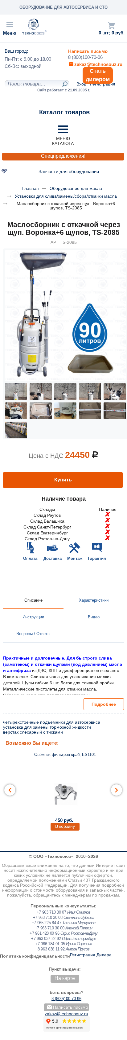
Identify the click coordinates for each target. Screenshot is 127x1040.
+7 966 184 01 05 (50, 943)
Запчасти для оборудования (69, 171)
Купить (63, 479)
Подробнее (104, 704)
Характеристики (94, 600)
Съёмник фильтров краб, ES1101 (65, 754)
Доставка (52, 558)
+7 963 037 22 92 (46, 938)
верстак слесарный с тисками (33, 732)
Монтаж (74, 558)
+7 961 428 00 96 (44, 933)
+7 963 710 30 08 (48, 917)
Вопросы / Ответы (33, 633)
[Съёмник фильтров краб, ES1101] (65, 793)
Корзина (112, 26)
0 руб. (118, 33)
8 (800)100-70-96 (85, 57)
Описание (33, 600)
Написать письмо (88, 51)
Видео (94, 617)
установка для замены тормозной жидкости (47, 727)
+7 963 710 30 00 (49, 928)
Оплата (30, 558)
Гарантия (97, 558)
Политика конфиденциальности (35, 956)
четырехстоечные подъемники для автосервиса (51, 722)
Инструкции (33, 617)
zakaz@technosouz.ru (66, 1013)
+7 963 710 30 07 (51, 912)
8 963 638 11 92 (51, 949)
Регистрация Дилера (91, 954)
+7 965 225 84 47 (46, 922)
